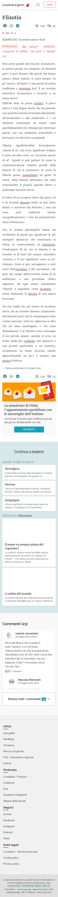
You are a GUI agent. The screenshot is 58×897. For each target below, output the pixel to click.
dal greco (29, 46)
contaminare (30, 175)
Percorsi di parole (13, 751)
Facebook (9, 820)
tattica (6, 360)
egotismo (21, 269)
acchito (38, 103)
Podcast (8, 832)
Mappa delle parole (14, 800)
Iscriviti (7, 814)
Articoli (7, 763)
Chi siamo (8, 745)
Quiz (5, 788)
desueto (25, 202)
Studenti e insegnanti (15, 794)
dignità (32, 293)
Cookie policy (11, 857)
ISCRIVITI (29, 429)
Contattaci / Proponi (15, 776)
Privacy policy (11, 863)
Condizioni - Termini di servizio (20, 851)
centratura (48, 244)
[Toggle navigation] (38, 5)
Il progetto (9, 733)
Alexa (6, 838)
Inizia (49, 4)
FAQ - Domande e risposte (18, 757)
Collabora (9, 782)
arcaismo (45, 288)
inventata (25, 88)
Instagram (9, 826)
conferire (29, 340)
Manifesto (8, 739)
